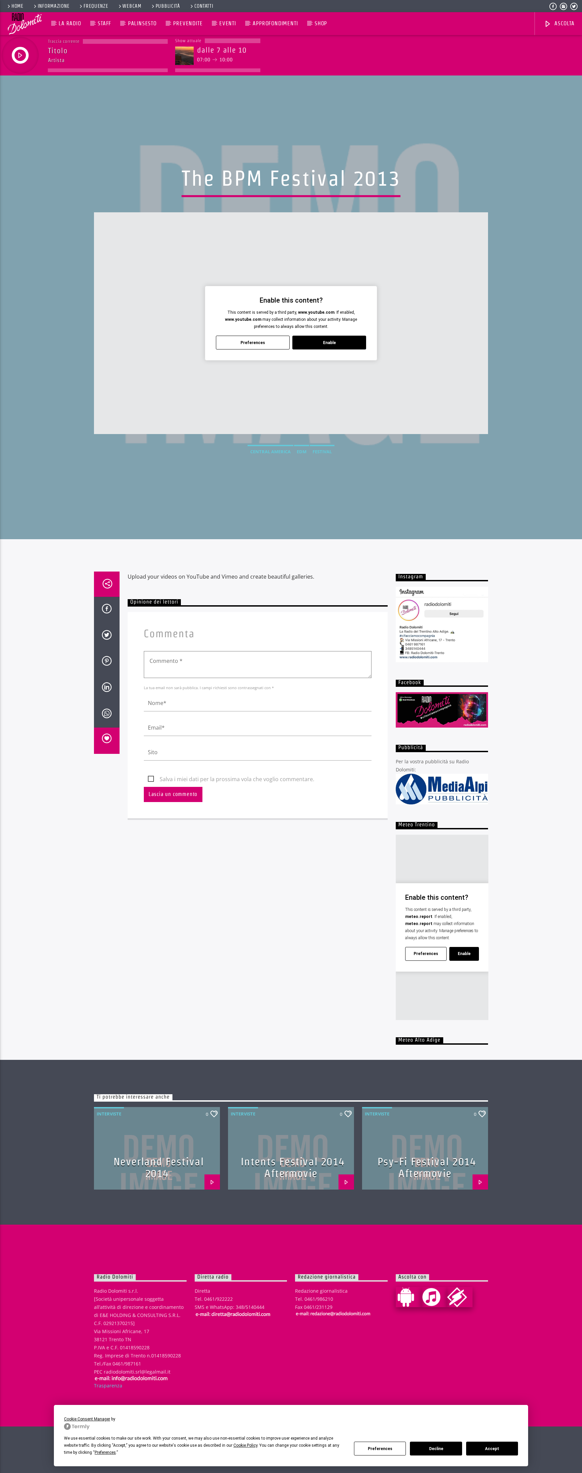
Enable (329, 342)
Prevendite (187, 23)
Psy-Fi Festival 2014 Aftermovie (427, 1167)
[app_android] (408, 1297)
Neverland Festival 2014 (159, 1167)
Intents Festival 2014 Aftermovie (293, 1167)
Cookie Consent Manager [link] (87, 1419)
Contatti (204, 6)
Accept (492, 1448)
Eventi (227, 23)
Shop (321, 23)
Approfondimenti (275, 23)
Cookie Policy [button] (245, 1445)
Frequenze (96, 6)
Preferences (380, 1448)
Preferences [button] (105, 1452)
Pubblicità (168, 6)
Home (17, 6)
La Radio (70, 23)
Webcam (131, 6)
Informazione (54, 6)
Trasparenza (108, 1385)
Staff (104, 23)
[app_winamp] (460, 1297)
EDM (301, 452)
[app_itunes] (434, 1297)
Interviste (109, 1114)
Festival (322, 452)
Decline (436, 1448)
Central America (270, 452)
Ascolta (563, 23)
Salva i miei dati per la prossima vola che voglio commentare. (237, 779)
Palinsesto (142, 23)
